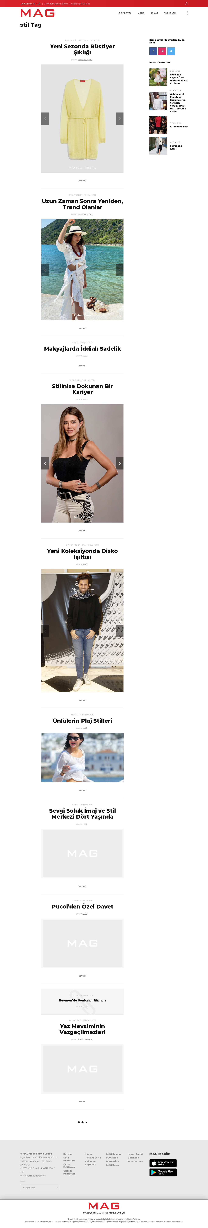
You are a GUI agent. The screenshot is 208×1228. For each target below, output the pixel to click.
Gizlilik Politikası (69, 1172)
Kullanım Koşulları (90, 1163)
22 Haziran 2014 (89, 1020)
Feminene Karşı (176, 147)
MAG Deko (112, 1165)
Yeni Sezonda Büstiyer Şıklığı (82, 49)
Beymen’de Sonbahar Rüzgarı (82, 1000)
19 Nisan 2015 (87, 804)
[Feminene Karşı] (158, 145)
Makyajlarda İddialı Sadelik (82, 348)
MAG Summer (114, 1154)
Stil (75, 40)
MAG (85, 356)
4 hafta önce (175, 90)
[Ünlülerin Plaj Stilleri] (82, 757)
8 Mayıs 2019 (89, 380)
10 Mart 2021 (94, 40)
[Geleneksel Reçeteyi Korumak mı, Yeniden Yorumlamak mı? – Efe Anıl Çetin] (158, 101)
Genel (75, 342)
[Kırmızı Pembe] (158, 125)
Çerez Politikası (69, 1166)
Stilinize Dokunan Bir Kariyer (82, 389)
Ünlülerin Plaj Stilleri (82, 720)
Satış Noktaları (69, 1159)
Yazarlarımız (135, 1161)
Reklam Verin (93, 1157)
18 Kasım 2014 (87, 995)
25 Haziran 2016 (87, 715)
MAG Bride (112, 1161)
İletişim (67, 1154)
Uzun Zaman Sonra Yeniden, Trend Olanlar (82, 204)
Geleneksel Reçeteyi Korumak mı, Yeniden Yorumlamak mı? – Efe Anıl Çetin (178, 103)
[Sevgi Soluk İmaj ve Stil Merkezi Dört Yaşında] (82, 853)
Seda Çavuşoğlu (85, 59)
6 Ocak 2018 (93, 545)
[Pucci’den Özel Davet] (82, 943)
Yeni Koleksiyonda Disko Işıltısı (82, 554)
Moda (68, 40)
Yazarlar (74, 1020)
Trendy (82, 40)
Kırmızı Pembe (179, 126)
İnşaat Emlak (135, 1154)
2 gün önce (175, 71)
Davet (69, 545)
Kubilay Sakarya (85, 1039)
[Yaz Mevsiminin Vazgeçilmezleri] (82, 1069)
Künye (88, 1154)
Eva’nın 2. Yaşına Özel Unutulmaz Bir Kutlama (178, 79)
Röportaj (75, 380)
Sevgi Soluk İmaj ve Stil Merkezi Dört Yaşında (82, 813)
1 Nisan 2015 (87, 900)
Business (133, 1157)
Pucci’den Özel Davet (82, 906)
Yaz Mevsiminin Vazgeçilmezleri (82, 1029)
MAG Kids (112, 1157)
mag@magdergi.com (34, 1175)
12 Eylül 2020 (87, 342)
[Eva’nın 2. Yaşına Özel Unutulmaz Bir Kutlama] (158, 77)
